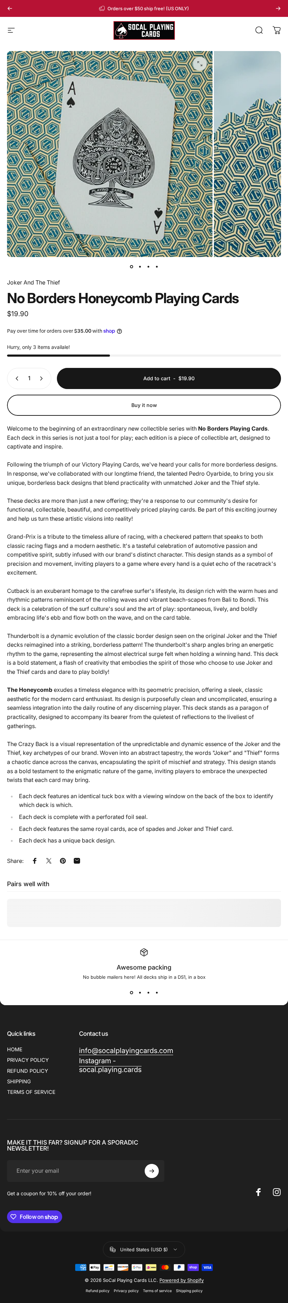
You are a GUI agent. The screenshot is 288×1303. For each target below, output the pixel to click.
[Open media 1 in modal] (200, 64)
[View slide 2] (140, 992)
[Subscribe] (152, 1171)
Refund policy (98, 1291)
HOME (14, 1049)
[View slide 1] (131, 992)
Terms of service (157, 1291)
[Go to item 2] (140, 267)
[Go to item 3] (148, 267)
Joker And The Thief (33, 282)
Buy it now (144, 405)
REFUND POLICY (27, 1071)
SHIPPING (19, 1081)
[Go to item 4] (156, 267)
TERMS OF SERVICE (31, 1092)
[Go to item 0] (131, 267)
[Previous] (10, 8)
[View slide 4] (156, 992)
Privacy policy (126, 1291)
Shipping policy (189, 1291)
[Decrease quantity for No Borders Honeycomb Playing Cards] (15, 378)
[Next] (278, 8)
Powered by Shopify (181, 1280)
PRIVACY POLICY (28, 1060)
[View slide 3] (148, 992)
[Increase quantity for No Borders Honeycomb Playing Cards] (43, 378)
